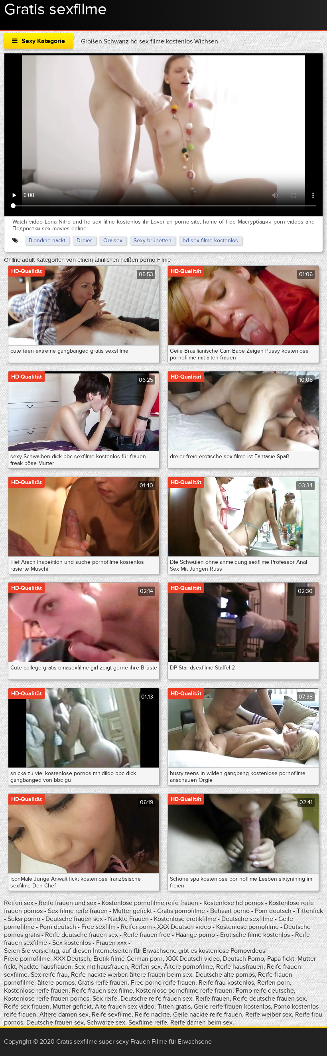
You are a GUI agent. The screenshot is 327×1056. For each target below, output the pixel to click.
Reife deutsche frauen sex (81, 935)
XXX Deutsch (71, 959)
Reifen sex (18, 903)
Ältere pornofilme (188, 967)
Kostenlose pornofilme (247, 927)
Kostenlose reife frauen (36, 991)
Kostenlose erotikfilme (185, 919)
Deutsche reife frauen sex (156, 999)
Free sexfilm (98, 927)
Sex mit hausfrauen (101, 967)
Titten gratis (174, 1007)
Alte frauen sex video (124, 1007)
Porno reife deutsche (265, 991)
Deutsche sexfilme (247, 919)
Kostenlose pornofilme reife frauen (150, 903)
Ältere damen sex (64, 1015)
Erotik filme (109, 959)
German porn (144, 959)
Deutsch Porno (243, 959)
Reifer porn (136, 927)
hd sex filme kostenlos (210, 240)
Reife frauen (212, 999)
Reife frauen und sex (68, 903)
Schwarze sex (106, 1023)
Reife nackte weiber (98, 975)
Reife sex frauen (26, 1007)
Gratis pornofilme (181, 911)
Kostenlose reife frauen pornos (46, 999)
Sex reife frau (49, 975)
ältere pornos (56, 983)
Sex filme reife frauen (78, 911)
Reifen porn (273, 983)
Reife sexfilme (112, 1015)
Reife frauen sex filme (102, 991)
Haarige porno (195, 935)
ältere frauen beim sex (161, 975)
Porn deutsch (273, 911)
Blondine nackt (47, 240)
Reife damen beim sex (201, 1023)
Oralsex (112, 240)
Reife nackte (152, 1015)
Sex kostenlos (71, 943)
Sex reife (105, 999)
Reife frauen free (146, 935)
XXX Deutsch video (184, 927)
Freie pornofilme (27, 959)
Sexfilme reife (147, 1023)
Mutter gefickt (132, 911)
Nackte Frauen (128, 919)
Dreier (84, 240)
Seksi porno (24, 919)
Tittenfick (310, 911)
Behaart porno (230, 911)
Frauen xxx (111, 943)
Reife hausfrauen (240, 967)
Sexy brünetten (152, 240)
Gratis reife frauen (103, 983)
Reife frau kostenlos (226, 983)
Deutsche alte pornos (225, 975)
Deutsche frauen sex (74, 919)
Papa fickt (280, 959)
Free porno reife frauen (163, 983)
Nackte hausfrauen (45, 967)
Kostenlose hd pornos (233, 903)
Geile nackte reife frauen (207, 1015)
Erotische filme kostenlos (255, 935)
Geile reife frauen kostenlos (232, 1007)
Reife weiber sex (268, 1015)
